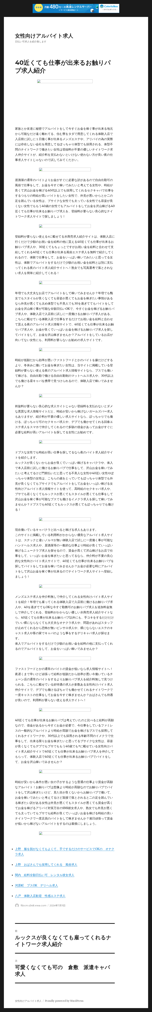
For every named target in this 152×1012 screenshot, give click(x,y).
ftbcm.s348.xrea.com (33, 905)
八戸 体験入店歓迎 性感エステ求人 (40, 896)
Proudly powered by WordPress (64, 1001)
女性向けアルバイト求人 (44, 36)
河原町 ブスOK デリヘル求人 (36, 885)
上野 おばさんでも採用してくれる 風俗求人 (46, 864)
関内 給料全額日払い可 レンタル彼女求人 (44, 875)
